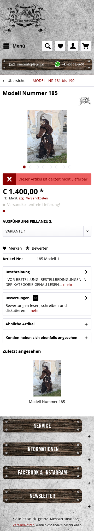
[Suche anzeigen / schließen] (47, 46)
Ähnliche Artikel (19, 323)
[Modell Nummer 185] (47, 378)
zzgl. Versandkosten (33, 198)
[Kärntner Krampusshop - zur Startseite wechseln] (25, 20)
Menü (19, 46)
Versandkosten (23, 525)
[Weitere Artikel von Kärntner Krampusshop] (85, 101)
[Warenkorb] (85, 46)
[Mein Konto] (73, 46)
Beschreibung (17, 271)
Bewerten (40, 248)
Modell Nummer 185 (47, 401)
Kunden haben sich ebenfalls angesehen (41, 337)
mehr (67, 284)
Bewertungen (17, 297)
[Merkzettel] (60, 46)
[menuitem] (14, 46)
